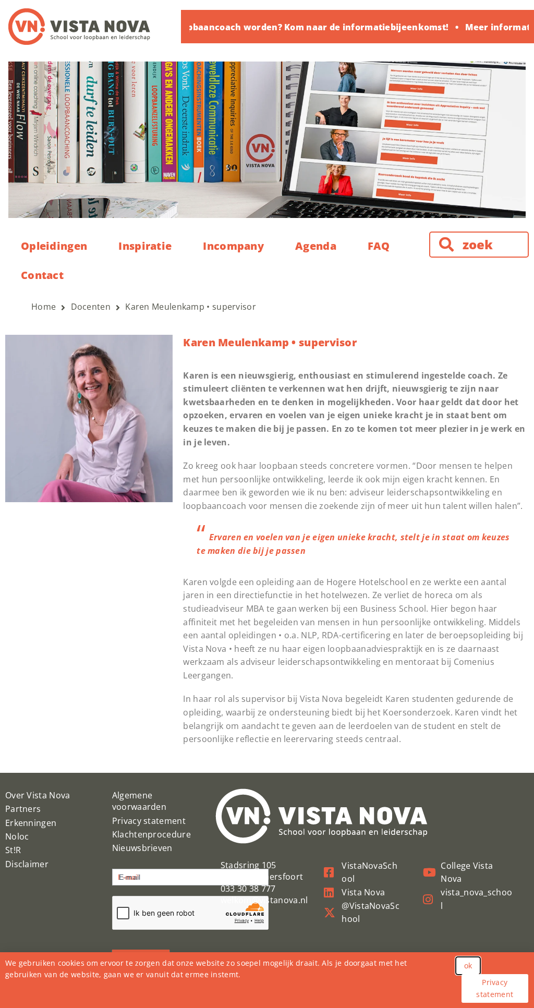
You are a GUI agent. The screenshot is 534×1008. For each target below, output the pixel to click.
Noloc (17, 836)
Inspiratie (145, 246)
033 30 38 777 (248, 888)
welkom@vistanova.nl (264, 900)
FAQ (379, 246)
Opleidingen (54, 246)
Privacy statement (149, 821)
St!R (13, 850)
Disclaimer (26, 864)
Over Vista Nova (37, 795)
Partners (23, 809)
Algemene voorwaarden (139, 801)
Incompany (233, 246)
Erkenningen (30, 823)
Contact (42, 275)
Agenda (315, 246)
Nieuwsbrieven (142, 848)
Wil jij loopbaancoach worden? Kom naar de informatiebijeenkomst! (289, 27)
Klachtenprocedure (151, 834)
